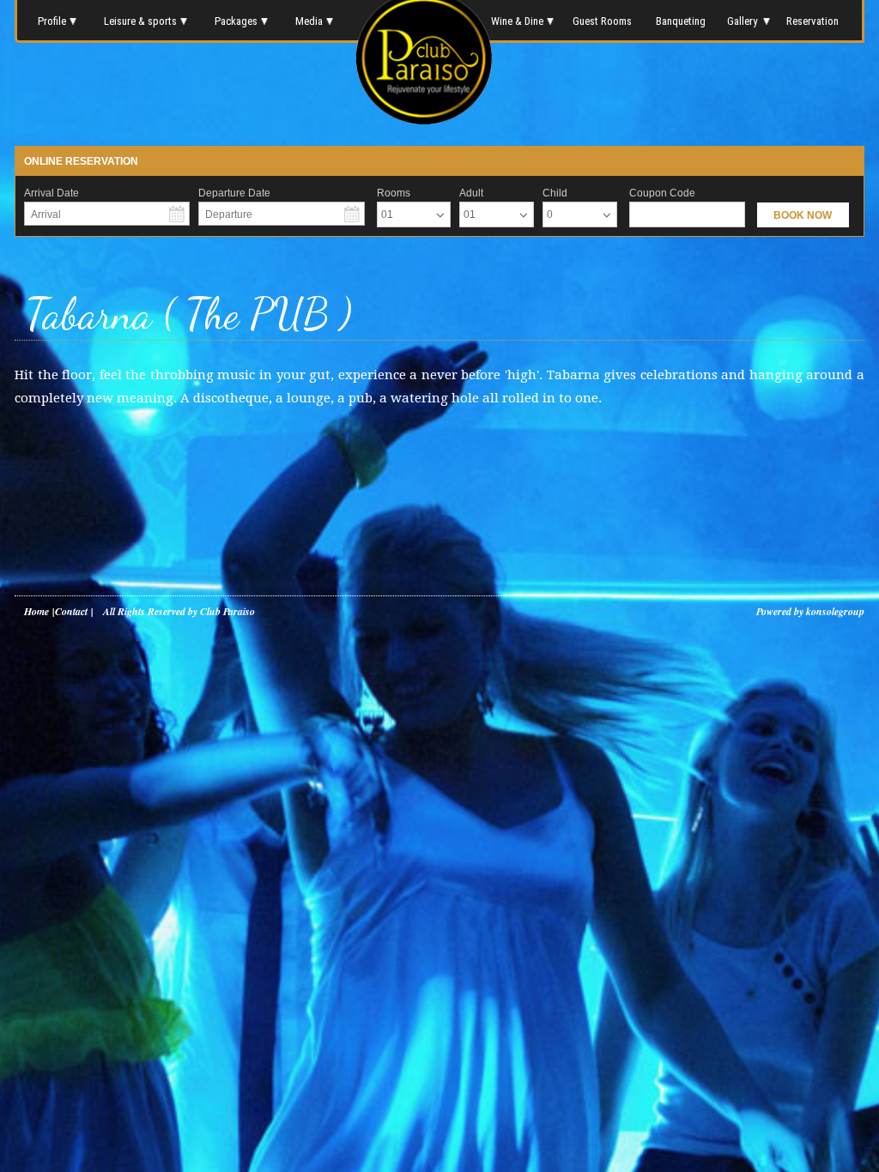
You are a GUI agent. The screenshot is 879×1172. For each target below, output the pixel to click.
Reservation (814, 21)
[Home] (424, 119)
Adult (471, 193)
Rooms (393, 193)
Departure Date (234, 193)
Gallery (742, 21)
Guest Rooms (602, 21)
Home (36, 611)
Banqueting (681, 21)
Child (555, 193)
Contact (71, 611)
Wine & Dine (515, 21)
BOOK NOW (802, 215)
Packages (236, 21)
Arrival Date (51, 193)
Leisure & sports (140, 21)
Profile (52, 21)
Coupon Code (662, 193)
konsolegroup (833, 611)
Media (309, 21)
